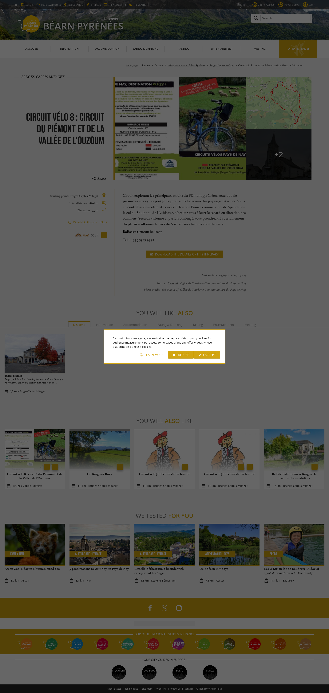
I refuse (183, 355)
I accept (209, 355)
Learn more (154, 355)
